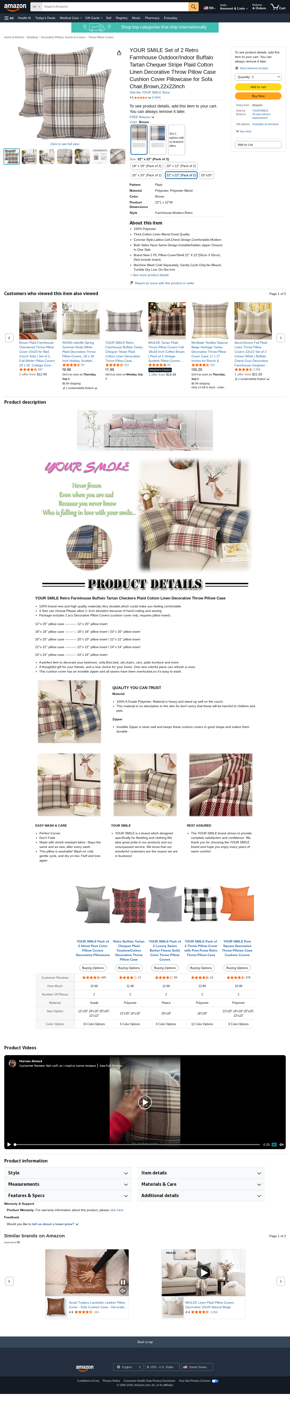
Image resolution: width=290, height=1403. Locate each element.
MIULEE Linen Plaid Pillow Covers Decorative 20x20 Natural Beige (209, 1305)
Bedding (32, 37)
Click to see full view (64, 144)
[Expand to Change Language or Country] (215, 8)
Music (136, 18)
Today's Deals (45, 18)
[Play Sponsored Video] (203, 1273)
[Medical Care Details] (81, 18)
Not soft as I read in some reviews (71, 1065)
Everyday (170, 18)
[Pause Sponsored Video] (123, 1283)
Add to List (245, 144)
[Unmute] (281, 1144)
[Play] (8, 1145)
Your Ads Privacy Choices (194, 1380)
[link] (38, 353)
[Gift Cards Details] (102, 18)
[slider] (137, 1144)
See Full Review (111, 1065)
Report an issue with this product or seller (164, 283)
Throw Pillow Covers (101, 37)
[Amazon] (16, 6)
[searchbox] (115, 6)
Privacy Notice (111, 1380)
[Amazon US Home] (84, 1368)
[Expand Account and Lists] (247, 8)
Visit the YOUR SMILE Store (150, 92)
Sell (108, 18)
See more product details (151, 275)
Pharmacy (152, 18)
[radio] (11, 156)
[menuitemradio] (274, 1144)
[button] (9, 18)
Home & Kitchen (14, 37)
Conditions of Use (88, 1380)
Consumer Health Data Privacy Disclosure (149, 1380)
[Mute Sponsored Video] (123, 1291)
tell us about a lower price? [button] (53, 1224)
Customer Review (32, 1065)
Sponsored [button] (10, 1242)
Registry (122, 18)
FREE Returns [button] (140, 117)
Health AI (24, 18)
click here (116, 1210)
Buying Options (93, 968)
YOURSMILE (260, 110)
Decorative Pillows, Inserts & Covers (63, 37)
